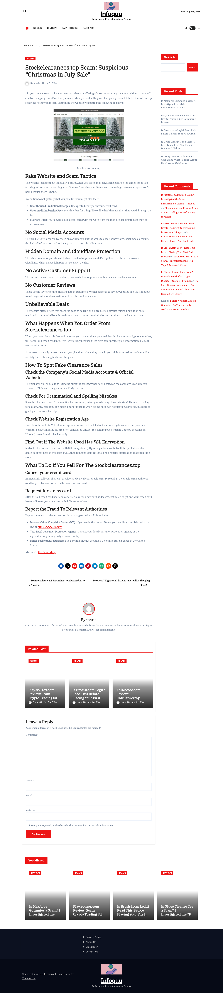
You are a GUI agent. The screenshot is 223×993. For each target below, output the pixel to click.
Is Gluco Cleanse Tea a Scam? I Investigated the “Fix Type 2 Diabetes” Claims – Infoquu (177, 276)
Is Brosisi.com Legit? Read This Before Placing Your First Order (88, 696)
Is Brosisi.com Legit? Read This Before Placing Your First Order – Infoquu (179, 252)
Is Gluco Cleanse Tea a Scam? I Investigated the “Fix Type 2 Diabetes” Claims (178, 145)
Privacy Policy (93, 937)
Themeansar (28, 978)
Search (169, 57)
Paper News (64, 974)
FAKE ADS (89, 28)
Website (30, 810)
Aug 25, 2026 (137, 702)
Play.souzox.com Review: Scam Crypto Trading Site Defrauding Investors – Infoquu (178, 228)
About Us (91, 942)
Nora (36, 702)
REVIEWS (51, 28)
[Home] (27, 28)
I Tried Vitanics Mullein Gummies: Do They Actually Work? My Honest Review (178, 305)
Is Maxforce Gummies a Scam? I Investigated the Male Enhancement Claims (178, 104)
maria (37, 83)
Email (30, 795)
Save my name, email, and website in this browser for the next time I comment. (71, 825)
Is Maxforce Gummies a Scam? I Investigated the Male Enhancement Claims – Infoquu (178, 199)
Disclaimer (92, 946)
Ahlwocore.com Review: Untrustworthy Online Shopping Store (129, 698)
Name (30, 780)
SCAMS (37, 28)
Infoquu (111, 13)
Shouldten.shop (47, 552)
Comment (32, 734)
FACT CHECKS (70, 28)
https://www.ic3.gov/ (50, 527)
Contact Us (92, 951)
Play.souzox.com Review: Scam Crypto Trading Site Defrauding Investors (44, 698)
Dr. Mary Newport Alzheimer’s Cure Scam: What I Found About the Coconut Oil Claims (179, 160)
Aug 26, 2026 (50, 702)
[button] (199, 28)
